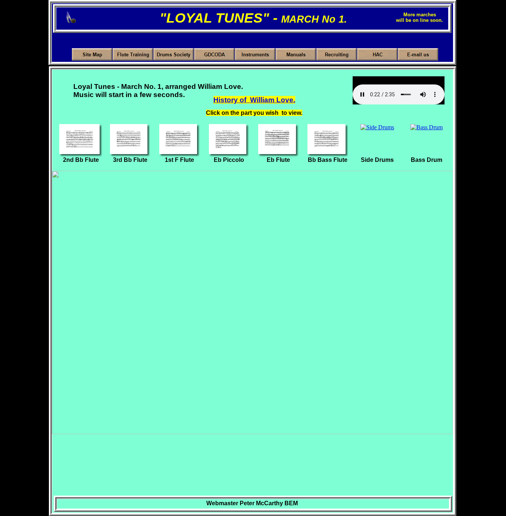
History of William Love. (254, 100)
